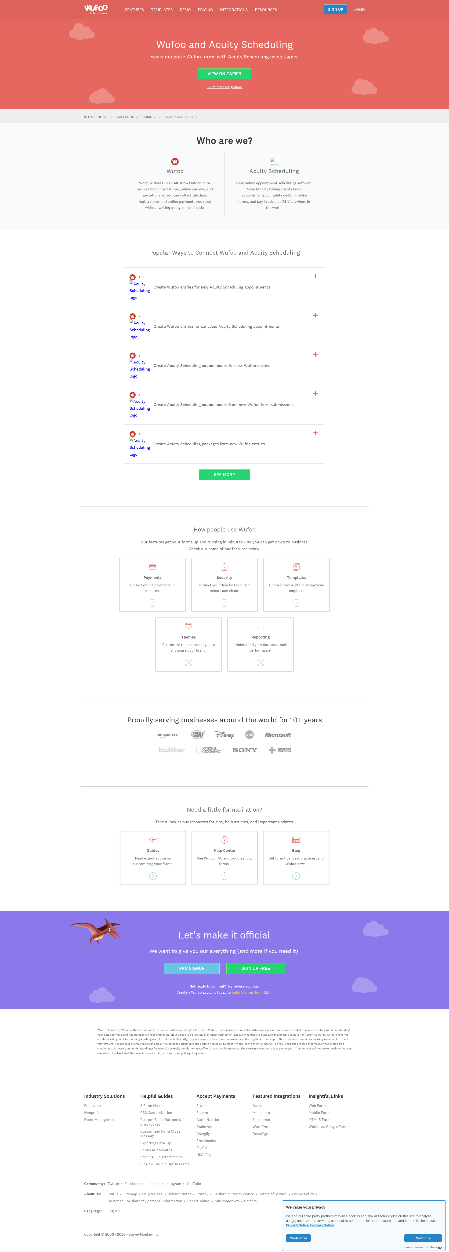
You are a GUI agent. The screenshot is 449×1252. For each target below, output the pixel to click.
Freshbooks (206, 1140)
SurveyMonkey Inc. (144, 1234)
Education (92, 1105)
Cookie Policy (303, 1193)
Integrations (234, 9)
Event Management (100, 1119)
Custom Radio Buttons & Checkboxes (160, 1122)
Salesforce (261, 1119)
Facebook (132, 1183)
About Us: (92, 1194)
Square (202, 1112)
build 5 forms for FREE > (252, 992)
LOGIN (359, 9)
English (114, 1211)
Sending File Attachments (161, 1157)
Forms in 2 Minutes (156, 1150)
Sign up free (256, 968)
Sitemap (130, 1193)
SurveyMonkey (227, 1200)
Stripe (201, 1105)
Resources (266, 9)
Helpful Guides (156, 1096)
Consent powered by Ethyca (420, 1247)
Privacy (202, 1193)
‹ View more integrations (225, 87)
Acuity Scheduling (181, 117)
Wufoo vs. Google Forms (329, 1126)
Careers (250, 1200)
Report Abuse (198, 1200)
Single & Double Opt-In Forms (165, 1164)
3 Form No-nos (152, 1105)
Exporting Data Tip (155, 1143)
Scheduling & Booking (136, 117)
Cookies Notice (322, 1225)
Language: (93, 1211)
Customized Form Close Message (160, 1133)
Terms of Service (273, 1193)
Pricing (205, 9)
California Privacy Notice (234, 1193)
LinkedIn (152, 1183)
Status (113, 1193)
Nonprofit (92, 1112)
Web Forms (318, 1105)
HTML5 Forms (321, 1119)
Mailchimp (261, 1112)
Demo (185, 9)
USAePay (203, 1154)
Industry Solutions (104, 1096)
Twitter (113, 1183)
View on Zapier (224, 74)
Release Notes (179, 1193)
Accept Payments (215, 1096)
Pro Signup (191, 968)
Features (134, 9)
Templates (162, 9)
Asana (258, 1105)
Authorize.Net (207, 1119)
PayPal (201, 1147)
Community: (94, 1184)
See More (224, 475)
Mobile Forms (320, 1112)
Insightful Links (326, 1096)
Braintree (204, 1126)
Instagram (173, 1183)
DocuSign (260, 1133)
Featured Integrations (277, 1096)
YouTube (193, 1183)
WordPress (262, 1126)
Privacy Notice (297, 1225)
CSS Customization (156, 1112)
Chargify (203, 1133)
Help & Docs (152, 1193)
